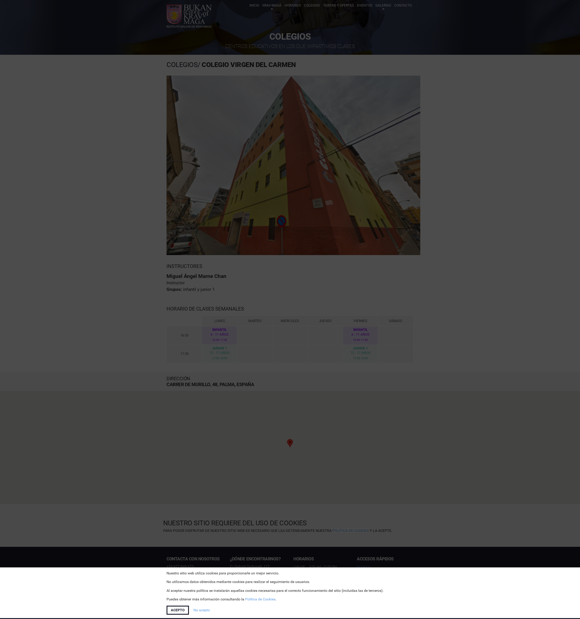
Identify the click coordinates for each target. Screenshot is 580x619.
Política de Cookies (260, 599)
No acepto (201, 610)
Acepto (178, 610)
